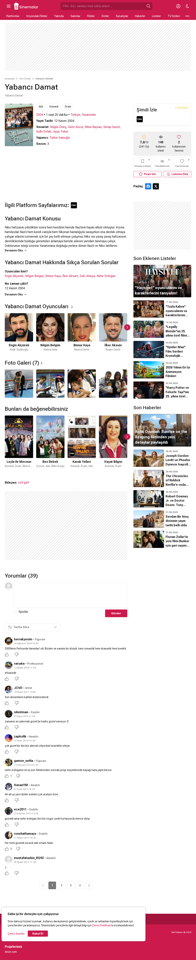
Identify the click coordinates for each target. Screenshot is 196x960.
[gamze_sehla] (8, 762)
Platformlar (13, 16)
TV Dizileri (174, 16)
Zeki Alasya (87, 276)
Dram (68, 106)
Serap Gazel (111, 127)
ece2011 (20, 809)
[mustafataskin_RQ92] (8, 859)
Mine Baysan (93, 127)
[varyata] (8, 665)
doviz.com (11, 951)
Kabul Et (37, 933)
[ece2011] (8, 811)
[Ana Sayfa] (26, 6)
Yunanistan (89, 115)
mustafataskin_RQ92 (29, 858)
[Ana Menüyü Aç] (8, 6)
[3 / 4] (82, 383)
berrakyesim (23, 639)
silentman (21, 712)
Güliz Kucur (75, 127)
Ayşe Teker (60, 131)
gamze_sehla (23, 761)
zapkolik (20, 736)
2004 (39, 115)
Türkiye (75, 115)
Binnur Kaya (53, 276)
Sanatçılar (122, 16)
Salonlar (75, 16)
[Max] (140, 119)
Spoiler (23, 612)
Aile (41, 106)
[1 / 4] (19, 383)
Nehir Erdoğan (106, 276)
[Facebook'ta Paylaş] (148, 186)
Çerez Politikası (101, 925)
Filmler (91, 16)
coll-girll (23, 482)
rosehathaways (25, 833)
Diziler (105, 16)
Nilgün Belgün (34, 276)
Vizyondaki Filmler (36, 16)
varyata (19, 663)
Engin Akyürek (14, 276)
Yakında (59, 16)
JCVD (18, 688)
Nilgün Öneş (58, 127)
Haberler (140, 16)
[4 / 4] (113, 383)
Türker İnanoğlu (59, 137)
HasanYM (21, 785)
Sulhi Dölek (43, 131)
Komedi (54, 106)
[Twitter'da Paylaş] (156, 186)
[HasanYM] (8, 786)
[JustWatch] (181, 107)
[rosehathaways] (8, 835)
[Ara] (148, 6)
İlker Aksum (70, 276)
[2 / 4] (50, 383)
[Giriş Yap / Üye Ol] (178, 6)
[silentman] (8, 714)
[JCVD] (8, 689)
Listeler (156, 16)
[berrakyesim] (8, 641)
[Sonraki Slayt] (127, 327)
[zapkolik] (8, 738)
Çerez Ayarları (16, 933)
